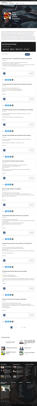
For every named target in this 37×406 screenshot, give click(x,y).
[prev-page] (1, 356)
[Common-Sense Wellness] (21, 353)
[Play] (4, 73)
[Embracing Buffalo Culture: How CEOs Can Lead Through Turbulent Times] (2, 376)
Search (27, 54)
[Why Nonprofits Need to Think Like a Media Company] (14, 376)
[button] (35, 4)
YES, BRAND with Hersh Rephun (11, 353)
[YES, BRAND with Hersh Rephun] (3, 353)
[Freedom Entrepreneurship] (3, 348)
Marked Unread (27, 347)
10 (21, 327)
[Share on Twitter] (8, 80)
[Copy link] (12, 80)
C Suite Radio (8, 343)
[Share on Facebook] (6, 80)
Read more (4, 68)
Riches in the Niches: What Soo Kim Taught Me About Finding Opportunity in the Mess (29, 342)
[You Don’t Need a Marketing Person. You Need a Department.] (14, 367)
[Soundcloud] (1, 16)
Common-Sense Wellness (29, 352)
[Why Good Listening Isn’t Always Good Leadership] (2, 367)
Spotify (13, 49)
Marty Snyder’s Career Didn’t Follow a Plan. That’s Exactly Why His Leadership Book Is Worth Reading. (8, 371)
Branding (25, 345)
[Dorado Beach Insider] (3, 342)
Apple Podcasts (6, 49)
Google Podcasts (19, 49)
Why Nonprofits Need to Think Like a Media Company (20, 376)
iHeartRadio (27, 49)
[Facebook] (31, 0)
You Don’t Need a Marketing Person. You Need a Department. (20, 367)
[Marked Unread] (21, 348)
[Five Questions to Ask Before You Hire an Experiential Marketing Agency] (14, 371)
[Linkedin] (34, 0)
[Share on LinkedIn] (10, 80)
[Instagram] (33, 0)
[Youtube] (1, 19)
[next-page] (3, 356)
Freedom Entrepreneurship (11, 347)
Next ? (25, 327)
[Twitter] (35, 0)
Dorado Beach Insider (10, 342)
